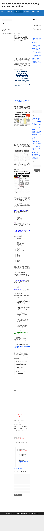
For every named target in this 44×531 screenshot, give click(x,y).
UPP (39, 152)
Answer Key (3, 14)
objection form (38, 135)
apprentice (39, 124)
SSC (33, 149)
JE (32, 132)
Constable (34, 127)
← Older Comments (18, 433)
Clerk (38, 126)
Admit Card (26, 11)
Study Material (10, 14)
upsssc (33, 157)
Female (40, 131)
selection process (36, 148)
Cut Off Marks (18, 14)
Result (32, 11)
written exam (38, 158)
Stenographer (34, 151)
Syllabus (38, 11)
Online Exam (38, 143)
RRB (40, 146)
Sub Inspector (39, 151)
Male (35, 134)
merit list (38, 134)
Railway (37, 145)
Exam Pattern (35, 131)
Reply (17, 444)
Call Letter (34, 126)
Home (2, 11)
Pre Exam (33, 145)
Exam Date (37, 129)
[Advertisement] (22, 25)
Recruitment (40, 145)
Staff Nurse (36, 149)
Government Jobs (8, 11)
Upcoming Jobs (18, 11)
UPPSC (38, 155)
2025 (36, 118)
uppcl (41, 152)
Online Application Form (36, 141)
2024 (33, 118)
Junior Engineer (36, 132)
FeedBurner (36, 173)
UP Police (33, 154)
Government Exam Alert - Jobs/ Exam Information (20, 5)
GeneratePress (35, 513)
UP (37, 152)
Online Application (34, 137)
